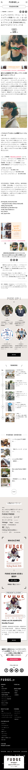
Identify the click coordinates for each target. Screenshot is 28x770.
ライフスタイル (4, 725)
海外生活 (16, 719)
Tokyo (11, 522)
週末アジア (3, 731)
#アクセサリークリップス (18, 253)
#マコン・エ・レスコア (20, 256)
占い (10, 532)
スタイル (13, 512)
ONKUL (3, 507)
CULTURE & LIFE (5, 721)
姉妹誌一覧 (9, 751)
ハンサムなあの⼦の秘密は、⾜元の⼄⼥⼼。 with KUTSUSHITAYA (13, 70)
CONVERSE (17, 522)
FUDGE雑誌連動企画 (12, 525)
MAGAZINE (3, 751)
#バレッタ (23, 255)
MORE (14, 640)
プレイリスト (4, 733)
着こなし (6, 527)
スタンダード (4, 701)
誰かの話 (3, 739)
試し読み (14, 580)
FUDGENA (4, 525)
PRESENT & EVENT (5, 745)
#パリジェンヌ (13, 255)
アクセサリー (11, 284)
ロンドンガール (7, 520)
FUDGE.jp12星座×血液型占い (10, 530)
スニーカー (16, 520)
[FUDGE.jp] (14, 2)
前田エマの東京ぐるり (6, 737)
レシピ (16, 715)
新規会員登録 (14, 659)
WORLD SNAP (17, 689)
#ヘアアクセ (5, 256)
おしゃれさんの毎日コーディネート (12, 510)
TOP (2, 284)
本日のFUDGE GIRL (17, 532)
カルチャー (3, 723)
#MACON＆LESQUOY (8, 253)
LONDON (16, 695)
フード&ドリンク (5, 727)
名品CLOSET (4, 688)
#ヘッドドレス (11, 256)
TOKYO (16, 691)
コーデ (17, 517)
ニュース (3, 690)
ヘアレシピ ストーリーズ (6, 715)
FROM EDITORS (16, 751)
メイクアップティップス (6, 717)
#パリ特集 (19, 255)
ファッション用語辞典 (6, 699)
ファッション (17, 711)
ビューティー (17, 713)
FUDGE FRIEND (8, 514)
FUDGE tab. (17, 684)
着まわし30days (5, 511)
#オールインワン (6, 255)
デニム (18, 511)
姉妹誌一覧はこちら (13, 584)
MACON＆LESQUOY (15, 157)
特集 (2, 686)
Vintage (5, 522)
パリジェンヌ (7, 517)
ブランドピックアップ (6, 697)
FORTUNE (3, 744)
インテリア (4, 532)
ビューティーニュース (6, 713)
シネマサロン (4, 735)
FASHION (6, 284)
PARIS (16, 693)
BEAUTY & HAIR (5, 709)
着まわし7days (4, 703)
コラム (2, 729)
